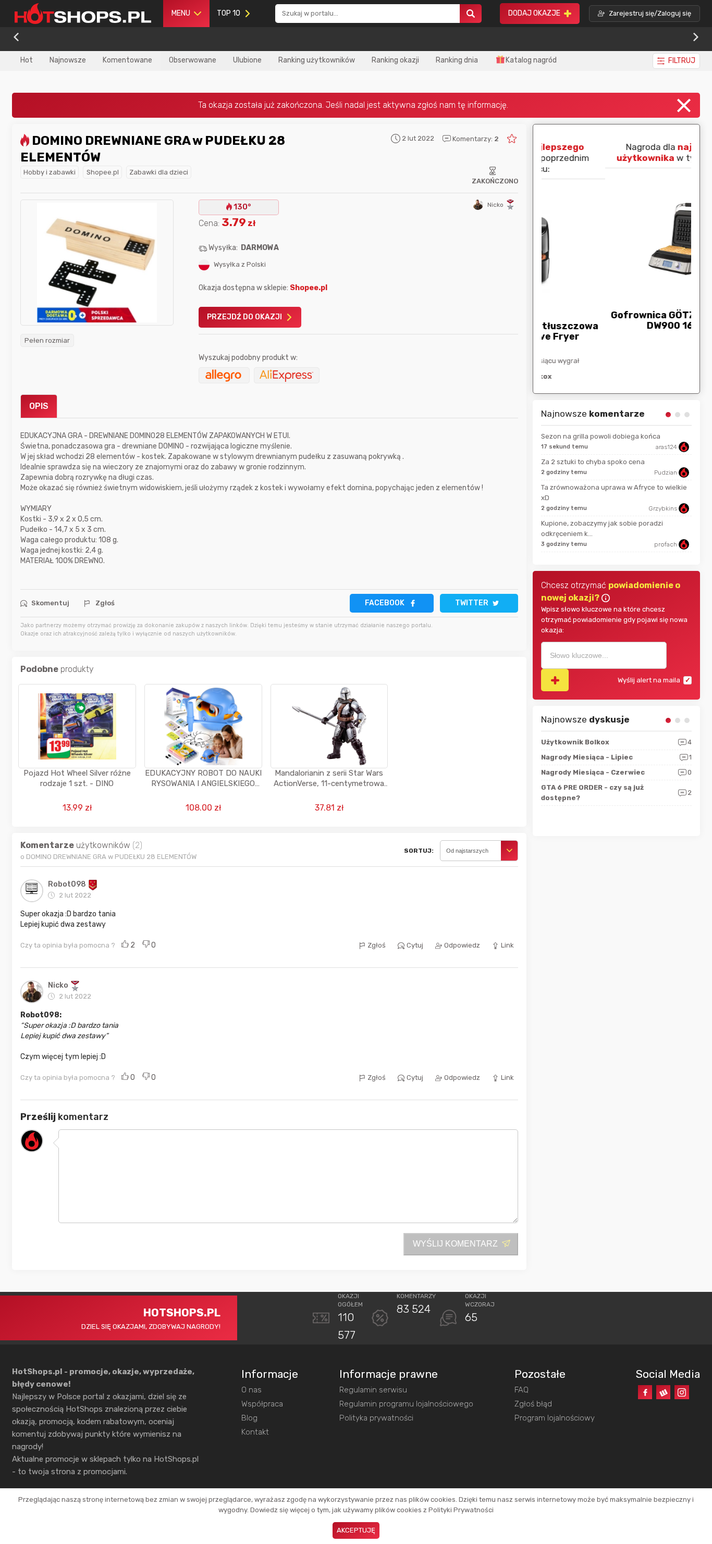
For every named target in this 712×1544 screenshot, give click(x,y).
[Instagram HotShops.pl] (681, 1392)
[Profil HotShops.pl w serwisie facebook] (645, 1392)
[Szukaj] (471, 13)
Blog (249, 1418)
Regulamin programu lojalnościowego (406, 1404)
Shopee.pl (103, 172)
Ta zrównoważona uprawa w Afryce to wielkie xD (614, 492)
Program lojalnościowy (554, 1418)
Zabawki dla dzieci (158, 172)
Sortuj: (419, 850)
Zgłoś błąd (533, 1404)
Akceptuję (356, 1530)
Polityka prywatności (376, 1418)
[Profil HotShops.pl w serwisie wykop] (663, 1392)
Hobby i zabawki (49, 172)
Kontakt (255, 1432)
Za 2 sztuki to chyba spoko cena (593, 462)
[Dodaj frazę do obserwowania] (555, 680)
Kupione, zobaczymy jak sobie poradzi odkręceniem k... (602, 528)
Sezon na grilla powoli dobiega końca (600, 436)
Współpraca (262, 1404)
